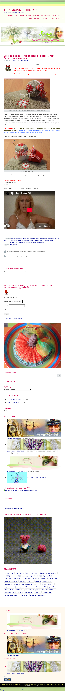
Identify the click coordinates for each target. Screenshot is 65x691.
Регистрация (7, 318)
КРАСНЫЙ (39, 573)
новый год (56, 238)
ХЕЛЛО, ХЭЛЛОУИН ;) (13, 402)
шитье (51, 240)
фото (43, 242)
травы (38, 592)
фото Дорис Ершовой (12, 595)
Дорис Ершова (24, 61)
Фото (44, 240)
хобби (47, 240)
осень (43, 587)
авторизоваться (35, 272)
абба (12, 238)
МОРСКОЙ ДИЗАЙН (45, 15)
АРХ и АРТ (28, 15)
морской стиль (10, 587)
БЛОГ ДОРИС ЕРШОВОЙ (20, 9)
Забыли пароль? (17, 318)
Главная (10, 15)
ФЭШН (30, 18)
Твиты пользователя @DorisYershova (15, 508)
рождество (20, 240)
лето (17, 584)
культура (8, 584)
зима (30, 581)
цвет (25, 595)
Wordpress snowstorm (7, 690)
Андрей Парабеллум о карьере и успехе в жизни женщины (24, 256)
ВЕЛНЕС (58, 18)
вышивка (16, 238)
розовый (40, 589)
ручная (31, 240)
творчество (18, 592)
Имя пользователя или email (13, 301)
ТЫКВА (8, 576)
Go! (59, 375)
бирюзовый (47, 576)
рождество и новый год (21, 242)
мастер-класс (43, 238)
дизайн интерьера (11, 581)
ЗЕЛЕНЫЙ (19, 573)
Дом (16, 15)
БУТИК (52, 18)
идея (38, 581)
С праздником (45, 18)
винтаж (16, 579)
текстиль (28, 592)
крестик (37, 238)
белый (37, 576)
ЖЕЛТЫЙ (9, 573)
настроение (50, 238)
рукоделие (26, 240)
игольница (32, 238)
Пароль (6, 306)
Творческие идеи (37, 242)
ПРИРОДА (36, 18)
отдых (5, 240)
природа (19, 589)
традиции (36, 240)
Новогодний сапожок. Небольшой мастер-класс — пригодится (26, 251)
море (37, 584)
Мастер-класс (56, 15)
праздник (14, 240)
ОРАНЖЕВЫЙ (51, 573)
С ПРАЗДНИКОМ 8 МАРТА (14, 399)
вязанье (35, 579)
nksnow (23, 690)
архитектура (27, 576)
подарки (10, 240)
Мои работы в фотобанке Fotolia (36, 477)
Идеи (29, 573)
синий (8, 592)
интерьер (47, 581)
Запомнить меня (10, 310)
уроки (40, 240)
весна (8, 579)
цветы (33, 595)
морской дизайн (48, 584)
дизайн (24, 238)
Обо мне (21, 15)
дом (28, 238)
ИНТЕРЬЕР (36, 15)
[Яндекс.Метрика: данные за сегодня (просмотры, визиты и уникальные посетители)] (7, 677)
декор (20, 238)
